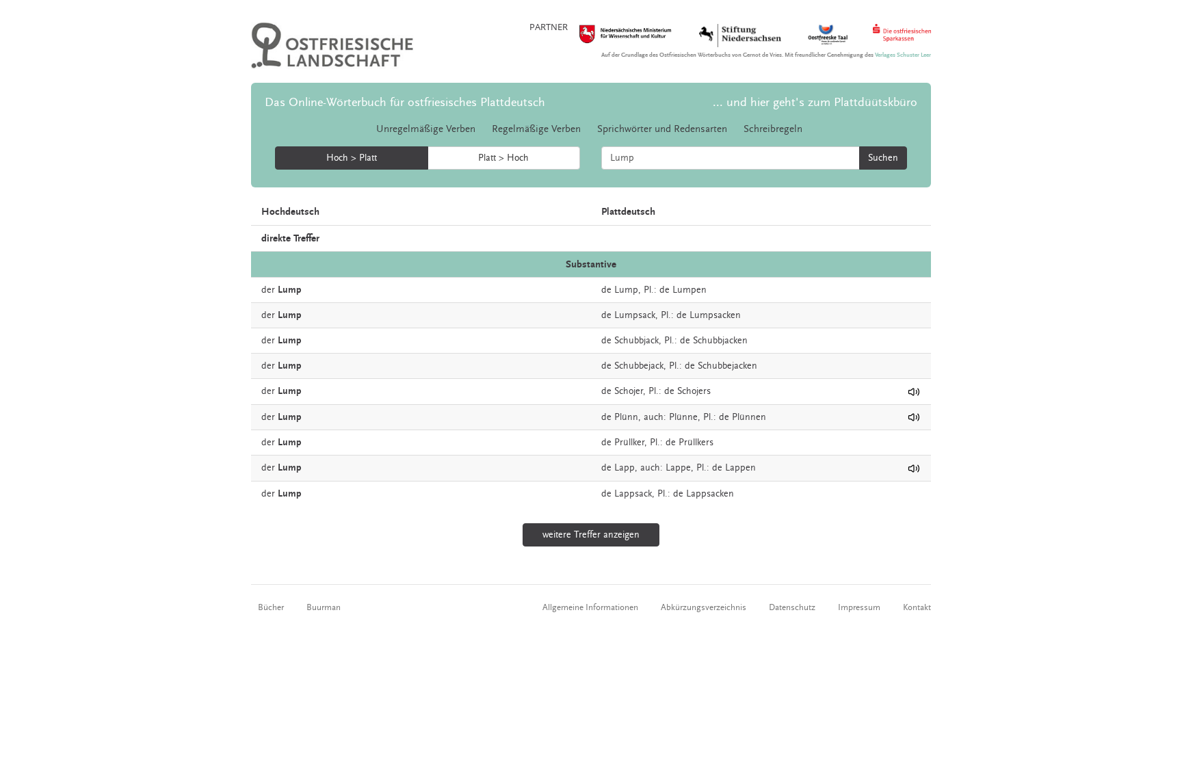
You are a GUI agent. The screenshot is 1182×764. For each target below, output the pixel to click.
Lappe (678, 467)
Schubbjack (636, 340)
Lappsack (633, 493)
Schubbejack (639, 365)
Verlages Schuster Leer (903, 55)
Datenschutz (792, 607)
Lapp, (626, 467)
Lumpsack (634, 315)
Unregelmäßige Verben (425, 129)
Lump (626, 290)
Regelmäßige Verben (536, 129)
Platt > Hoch (503, 158)
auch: (655, 417)
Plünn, (627, 417)
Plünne (683, 417)
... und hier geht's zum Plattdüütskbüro (815, 102)
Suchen (883, 158)
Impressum (859, 607)
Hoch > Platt (351, 158)
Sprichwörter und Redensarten (662, 129)
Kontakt (917, 607)
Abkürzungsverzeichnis (703, 607)
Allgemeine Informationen (590, 607)
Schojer (628, 391)
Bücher (271, 607)
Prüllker (629, 442)
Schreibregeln (773, 129)
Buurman (323, 607)
